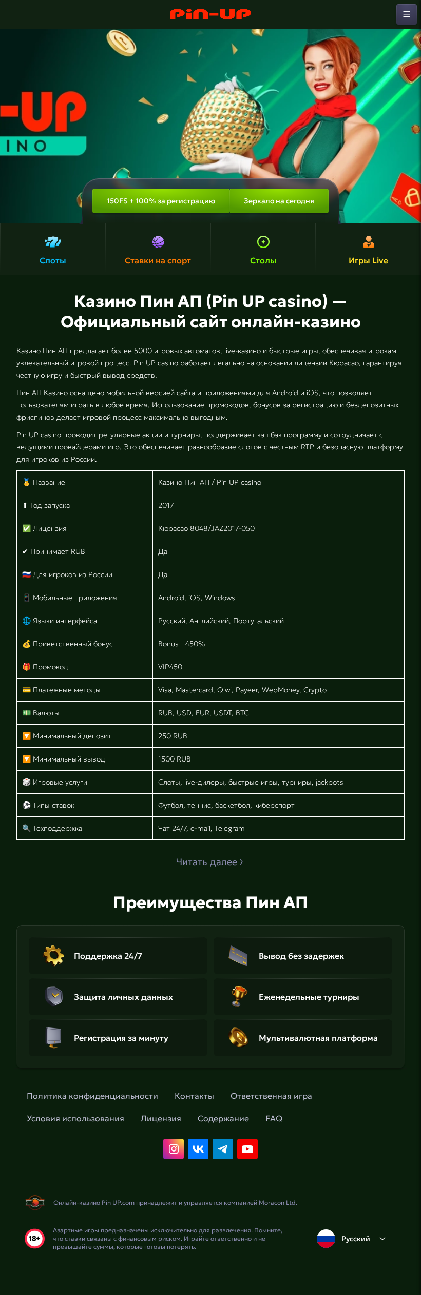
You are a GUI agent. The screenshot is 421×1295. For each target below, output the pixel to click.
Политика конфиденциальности (92, 1096)
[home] (210, 14)
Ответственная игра (271, 1096)
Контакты (194, 1096)
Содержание (223, 1118)
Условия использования (75, 1118)
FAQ (273, 1118)
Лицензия (161, 1118)
